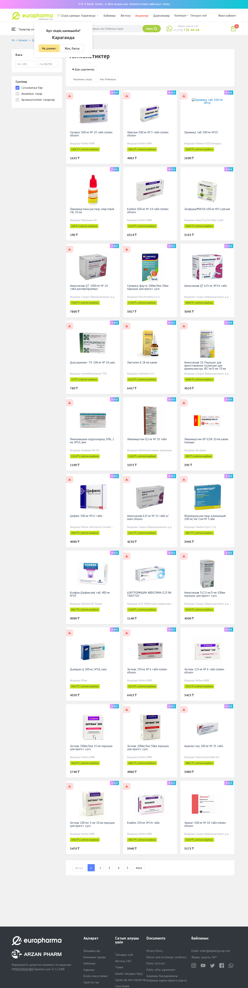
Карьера (89, 970)
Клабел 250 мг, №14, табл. (143, 823)
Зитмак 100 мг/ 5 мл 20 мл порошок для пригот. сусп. (92, 824)
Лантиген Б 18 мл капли (142, 362)
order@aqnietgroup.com (215, 951)
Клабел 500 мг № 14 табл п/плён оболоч (147, 210)
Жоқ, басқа (72, 48)
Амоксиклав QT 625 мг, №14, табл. (205, 286)
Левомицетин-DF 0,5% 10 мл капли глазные (206, 440)
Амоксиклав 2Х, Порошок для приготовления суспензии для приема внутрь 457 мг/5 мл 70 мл (205, 365)
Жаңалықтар (92, 951)
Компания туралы (95, 957)
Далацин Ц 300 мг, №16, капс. (89, 669)
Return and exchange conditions (166, 957)
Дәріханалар (161, 15)
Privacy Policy (154, 951)
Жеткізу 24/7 (123, 961)
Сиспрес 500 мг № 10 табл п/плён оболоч (91, 133)
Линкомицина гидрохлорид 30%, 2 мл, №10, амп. (92, 440)
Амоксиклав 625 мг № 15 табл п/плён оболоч (147, 517)
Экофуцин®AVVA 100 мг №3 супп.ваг (207, 209)
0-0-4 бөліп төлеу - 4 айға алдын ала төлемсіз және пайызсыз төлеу (124, 4)
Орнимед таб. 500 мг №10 (201, 132)
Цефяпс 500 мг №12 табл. (86, 516)
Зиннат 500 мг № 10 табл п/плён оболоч (205, 824)
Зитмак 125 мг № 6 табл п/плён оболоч (204, 670)
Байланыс (110, 15)
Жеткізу (126, 15)
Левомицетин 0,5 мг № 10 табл (147, 439)
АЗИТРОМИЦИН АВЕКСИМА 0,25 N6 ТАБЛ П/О (149, 594)
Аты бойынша (108, 79)
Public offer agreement (160, 970)
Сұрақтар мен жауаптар (130, 980)
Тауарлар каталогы (30, 29)
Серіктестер (91, 982)
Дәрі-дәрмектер (84, 69)
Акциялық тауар (82, 79)
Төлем (119, 967)
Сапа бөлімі (122, 986)
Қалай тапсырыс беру (129, 973)
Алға (139, 868)
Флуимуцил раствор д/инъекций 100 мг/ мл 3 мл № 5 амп (205, 517)
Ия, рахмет (49, 48)
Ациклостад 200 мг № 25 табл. (204, 746)
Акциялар (141, 15)
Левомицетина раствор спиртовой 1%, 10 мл (92, 210)
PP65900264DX (24, 969)
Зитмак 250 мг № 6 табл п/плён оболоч (147, 670)
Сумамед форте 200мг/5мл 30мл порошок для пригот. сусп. (147, 287)
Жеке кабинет (227, 15)
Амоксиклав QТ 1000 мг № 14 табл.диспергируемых (89, 287)
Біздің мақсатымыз (96, 976)
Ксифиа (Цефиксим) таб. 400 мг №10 (90, 594)
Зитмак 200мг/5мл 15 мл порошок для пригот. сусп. (91, 747)
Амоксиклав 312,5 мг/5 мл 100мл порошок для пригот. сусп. (204, 594)
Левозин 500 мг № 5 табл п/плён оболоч (147, 133)
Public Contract (155, 963)
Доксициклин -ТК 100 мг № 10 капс (92, 362)
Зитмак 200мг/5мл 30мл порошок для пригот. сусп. (148, 747)
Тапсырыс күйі (198, 15)
